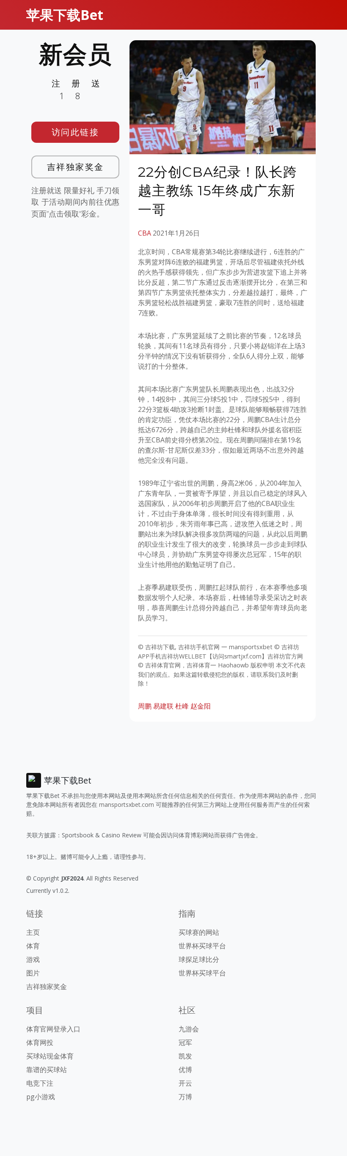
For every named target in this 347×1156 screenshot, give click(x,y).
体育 (33, 945)
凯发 (185, 1056)
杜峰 (182, 706)
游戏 (33, 959)
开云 (185, 1083)
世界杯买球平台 (202, 945)
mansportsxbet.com (126, 804)
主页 (33, 932)
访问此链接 (75, 132)
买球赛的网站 (199, 932)
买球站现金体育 (50, 1056)
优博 (185, 1069)
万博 (185, 1096)
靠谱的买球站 (46, 1069)
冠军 (185, 1042)
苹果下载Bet (64, 15)
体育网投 (39, 1042)
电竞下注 (39, 1083)
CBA (144, 233)
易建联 (163, 706)
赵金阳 (200, 706)
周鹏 (144, 706)
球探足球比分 (199, 959)
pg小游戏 (40, 1096)
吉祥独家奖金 (75, 166)
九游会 (189, 1029)
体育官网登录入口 (53, 1029)
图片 (33, 973)
